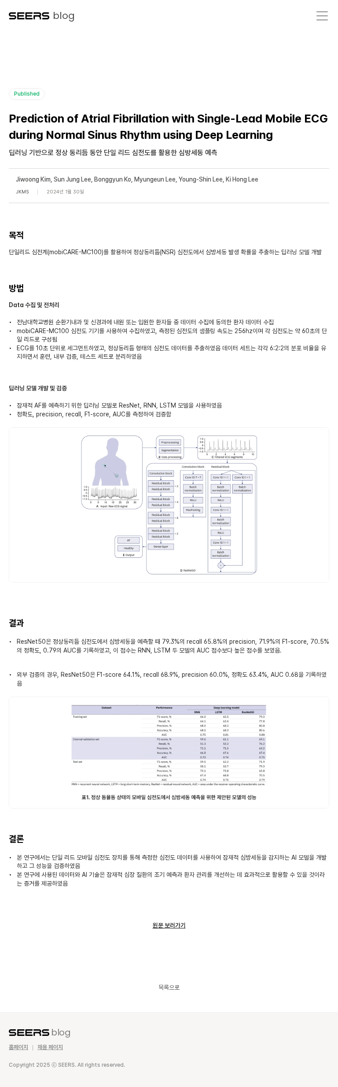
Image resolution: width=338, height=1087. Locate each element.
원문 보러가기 (169, 925)
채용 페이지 (50, 1047)
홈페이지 (18, 1047)
